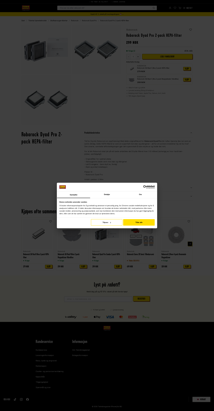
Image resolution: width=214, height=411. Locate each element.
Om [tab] (140, 194)
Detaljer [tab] (107, 194)
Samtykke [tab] (73, 195)
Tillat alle (138, 222)
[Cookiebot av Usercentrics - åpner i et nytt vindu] (145, 187)
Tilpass (105, 222)
